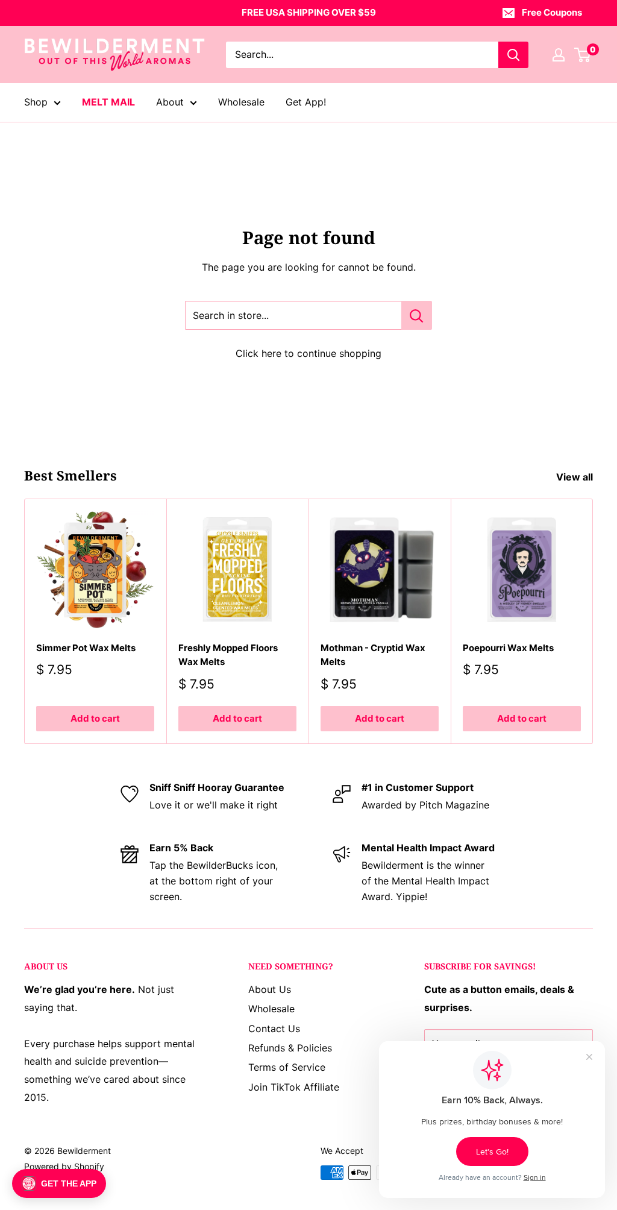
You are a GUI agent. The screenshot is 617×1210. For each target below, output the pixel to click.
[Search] (513, 55)
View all (575, 477)
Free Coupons (552, 12)
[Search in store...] (416, 315)
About (170, 102)
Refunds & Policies (290, 1048)
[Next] (593, 621)
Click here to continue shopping (308, 353)
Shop (36, 102)
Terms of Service (286, 1067)
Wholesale (241, 102)
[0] (582, 55)
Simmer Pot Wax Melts (86, 648)
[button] (59, 1183)
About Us (269, 989)
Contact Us (274, 1029)
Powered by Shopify (64, 1166)
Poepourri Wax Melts (508, 648)
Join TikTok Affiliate (293, 1087)
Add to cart (95, 719)
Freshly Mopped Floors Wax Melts (228, 654)
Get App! (306, 102)
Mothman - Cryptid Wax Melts (373, 654)
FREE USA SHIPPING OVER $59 (309, 12)
